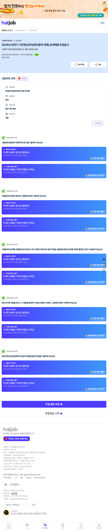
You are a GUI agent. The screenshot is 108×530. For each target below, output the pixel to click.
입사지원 (81, 64)
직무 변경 (97, 123)
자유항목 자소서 (20, 30)
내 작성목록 (33, 30)
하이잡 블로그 (7, 478)
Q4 (103, 267)
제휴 (21, 478)
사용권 (102, 23)
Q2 (103, 262)
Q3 (103, 265)
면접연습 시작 (52, 413)
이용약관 (28, 478)
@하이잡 (14, 493)
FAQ (33, 505)
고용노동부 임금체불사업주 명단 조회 (17, 463)
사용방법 (24, 79)
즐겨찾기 (19, 41)
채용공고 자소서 (7, 30)
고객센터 (14, 484)
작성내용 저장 (52, 404)
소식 (16, 478)
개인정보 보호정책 (39, 478)
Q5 (103, 270)
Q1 (103, 259)
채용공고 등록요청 (12, 505)
